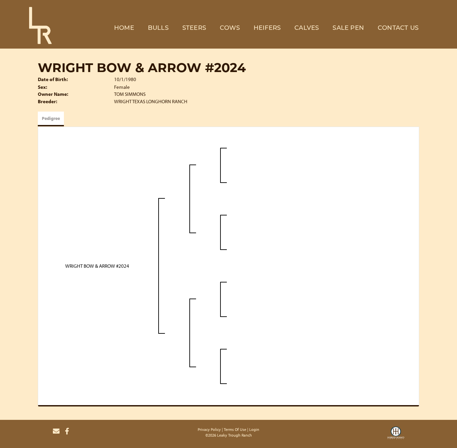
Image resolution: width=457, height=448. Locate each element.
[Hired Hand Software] (395, 434)
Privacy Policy (209, 429)
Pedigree (51, 118)
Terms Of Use (235, 429)
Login (254, 429)
